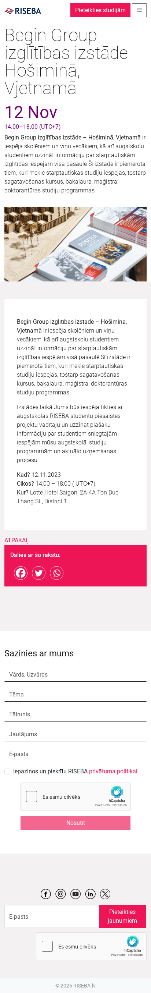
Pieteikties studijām (100, 10)
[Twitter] (38, 573)
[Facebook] (20, 573)
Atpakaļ (16, 540)
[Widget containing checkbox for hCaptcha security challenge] (75, 797)
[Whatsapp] (56, 573)
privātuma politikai (113, 771)
